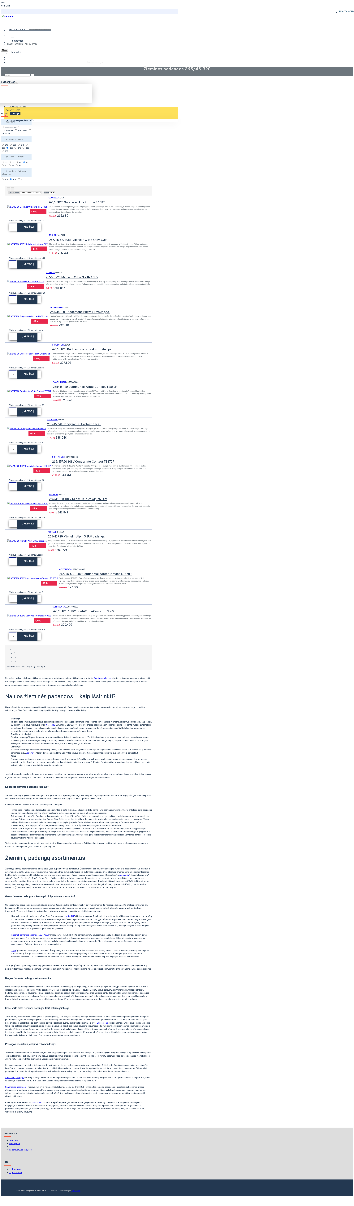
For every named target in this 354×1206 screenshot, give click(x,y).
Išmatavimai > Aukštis (14, 157)
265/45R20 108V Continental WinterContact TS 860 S (95, 574)
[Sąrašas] (12, 189)
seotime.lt (75, 1190)
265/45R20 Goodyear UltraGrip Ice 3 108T (77, 202)
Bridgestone (102, 1023)
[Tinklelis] (8, 189)
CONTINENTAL (59, 382)
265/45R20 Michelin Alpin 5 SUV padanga (76, 536)
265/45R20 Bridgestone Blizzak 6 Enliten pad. (83, 349)
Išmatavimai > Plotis (14, 140)
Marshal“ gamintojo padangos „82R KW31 (30, 935)
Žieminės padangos (95, 62)
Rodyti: (46, 193)
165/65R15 (70, 916)
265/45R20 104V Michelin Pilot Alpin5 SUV (78, 499)
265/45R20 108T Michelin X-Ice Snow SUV (78, 240)
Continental (124, 875)
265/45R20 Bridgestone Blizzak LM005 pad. (80, 312)
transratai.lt (37, 1102)
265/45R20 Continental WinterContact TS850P (85, 386)
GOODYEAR (54, 198)
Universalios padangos (15, 1087)
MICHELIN (53, 235)
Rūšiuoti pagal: (14, 193)
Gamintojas (10, 122)
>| (16, 661)
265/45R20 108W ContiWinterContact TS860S (84, 611)
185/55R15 (50, 725)
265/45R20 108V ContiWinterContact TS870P (83, 461)
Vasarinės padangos (14, 1077)
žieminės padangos (102, 678)
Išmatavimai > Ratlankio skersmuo (14, 172)
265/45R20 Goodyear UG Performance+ (74, 424)
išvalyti (16, 113)
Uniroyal (29, 753)
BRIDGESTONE (56, 307)
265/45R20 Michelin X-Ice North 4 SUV (72, 277)
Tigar (13, 950)
